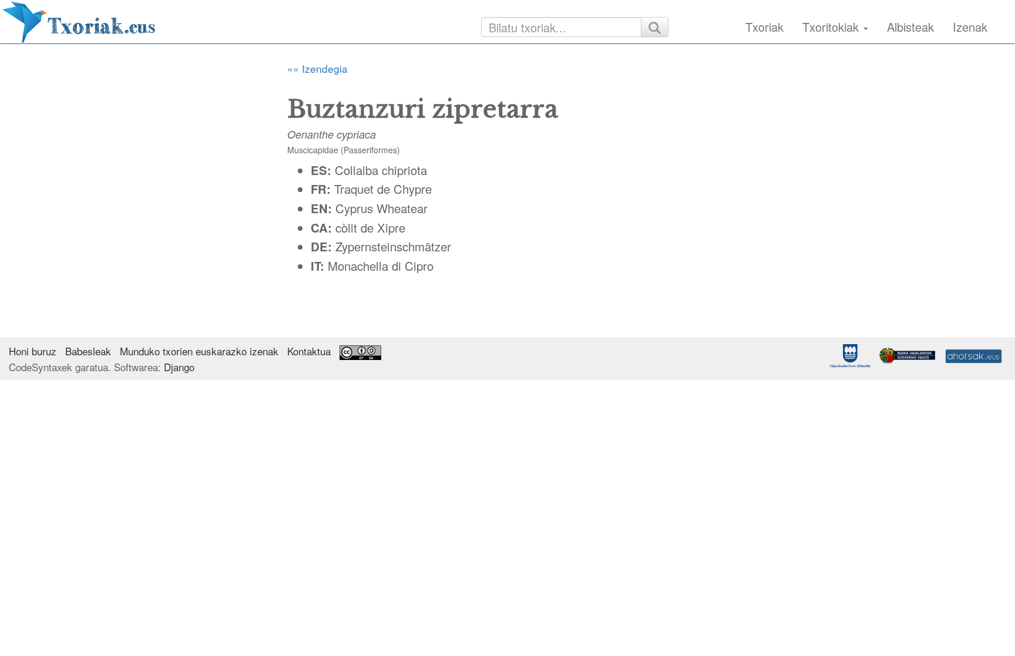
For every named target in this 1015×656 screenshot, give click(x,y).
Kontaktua (309, 351)
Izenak (970, 26)
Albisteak (910, 26)
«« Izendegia (317, 68)
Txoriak (764, 26)
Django (179, 366)
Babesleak (88, 351)
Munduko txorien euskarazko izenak (199, 351)
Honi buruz (32, 351)
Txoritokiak (832, 26)
